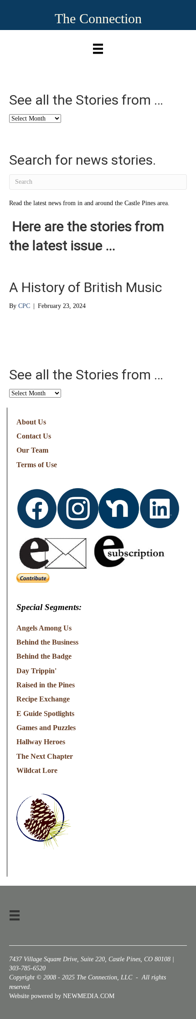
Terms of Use (36, 465)
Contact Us (33, 436)
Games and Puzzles (46, 727)
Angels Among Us (44, 628)
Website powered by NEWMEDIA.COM (61, 996)
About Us (31, 422)
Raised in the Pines (45, 685)
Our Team (32, 450)
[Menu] (98, 46)
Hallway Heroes (40, 742)
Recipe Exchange (43, 699)
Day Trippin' (36, 671)
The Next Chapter (44, 756)
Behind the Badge (44, 656)
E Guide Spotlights (45, 713)
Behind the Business (47, 642)
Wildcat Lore (36, 770)
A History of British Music (85, 287)
